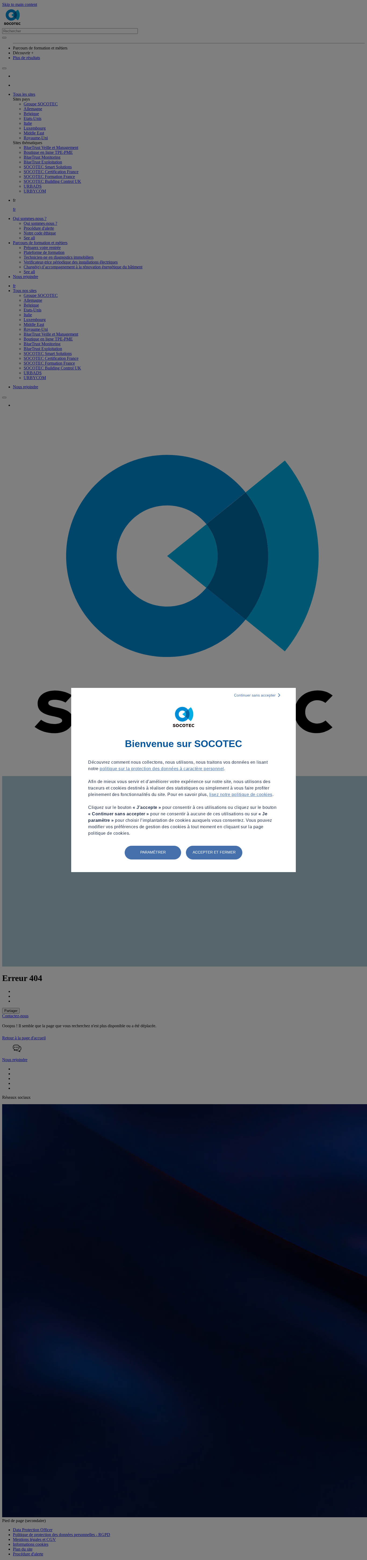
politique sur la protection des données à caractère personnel (162, 768)
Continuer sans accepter (255, 695)
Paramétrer (153, 852)
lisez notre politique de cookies (240, 794)
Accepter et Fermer (214, 852)
